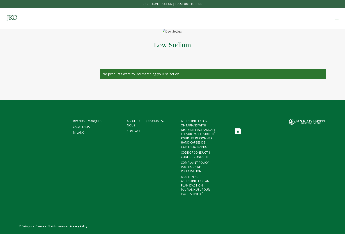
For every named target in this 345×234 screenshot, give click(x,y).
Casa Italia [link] (81, 127)
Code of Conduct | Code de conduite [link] (195, 155)
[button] (337, 18)
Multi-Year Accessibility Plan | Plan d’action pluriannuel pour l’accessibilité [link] (196, 185)
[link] (11, 18)
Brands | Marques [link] (87, 121)
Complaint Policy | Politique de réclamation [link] (196, 167)
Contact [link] (134, 131)
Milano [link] (78, 133)
